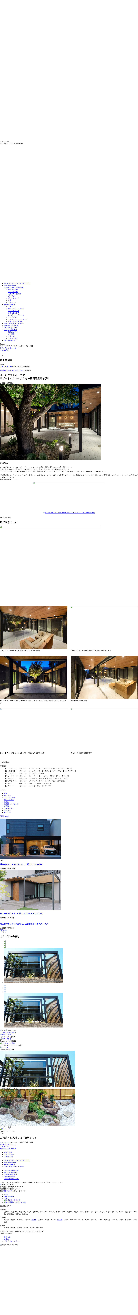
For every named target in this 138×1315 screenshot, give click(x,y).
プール (10, 306)
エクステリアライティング (17, 319)
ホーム (2, 366)
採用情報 (9, 340)
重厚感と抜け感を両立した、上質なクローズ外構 (21, 864)
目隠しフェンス (13, 313)
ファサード (12, 302)
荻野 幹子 (7, 812)
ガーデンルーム (13, 298)
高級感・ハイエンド (11, 804)
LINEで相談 (4, 350)
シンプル (7, 795)
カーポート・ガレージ (16, 315)
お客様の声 (11, 325)
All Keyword (4, 816)
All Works (3, 930)
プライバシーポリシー (12, 1241)
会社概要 (11, 334)
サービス (9, 304)
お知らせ (7, 1237)
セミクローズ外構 (14, 294)
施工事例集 (10, 285)
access (6, 1194)
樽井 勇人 (7, 810)
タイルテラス (9, 808)
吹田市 (59, 1220)
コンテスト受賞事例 (14, 287)
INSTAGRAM (9, 1196)
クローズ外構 (13, 292)
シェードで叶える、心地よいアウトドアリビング (21, 913)
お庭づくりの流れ (14, 323)
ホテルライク (9, 800)
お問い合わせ (11, 1179)
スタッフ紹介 (13, 338)
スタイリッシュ (9, 797)
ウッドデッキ (13, 317)
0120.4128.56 (4, 1142)
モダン (6, 802)
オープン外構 (13, 290)
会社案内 (10, 330)
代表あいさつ (13, 332)
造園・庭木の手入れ (15, 321)
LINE (6, 1198)
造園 (9, 300)
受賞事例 (3, 370)
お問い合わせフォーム (8, 348)
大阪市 (6, 806)
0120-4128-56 (7, 1191)
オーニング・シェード (16, 309)
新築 (5, 793)
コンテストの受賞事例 (8, 1032)
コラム (6, 1239)
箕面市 (34, 1220)
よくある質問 (10, 328)
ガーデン (11, 296)
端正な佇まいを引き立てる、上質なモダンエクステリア (24, 924)
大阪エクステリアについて (17, 283)
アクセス (11, 336)
